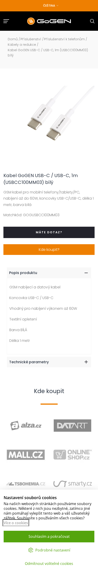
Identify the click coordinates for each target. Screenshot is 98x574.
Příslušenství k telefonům (64, 39)
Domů (13, 39)
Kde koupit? (49, 249)
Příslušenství (31, 39)
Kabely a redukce (22, 44)
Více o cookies (16, 522)
